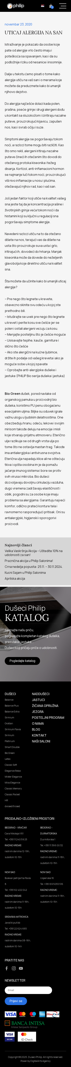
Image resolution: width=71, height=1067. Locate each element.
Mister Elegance (13, 776)
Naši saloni (41, 741)
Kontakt (39, 735)
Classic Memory (13, 788)
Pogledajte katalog (22, 661)
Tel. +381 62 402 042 (16, 890)
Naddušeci (41, 694)
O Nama (38, 723)
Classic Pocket (12, 794)
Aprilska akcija (15, 578)
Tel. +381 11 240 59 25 (16, 839)
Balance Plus (12, 705)
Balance (9, 699)
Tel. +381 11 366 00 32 (51, 845)
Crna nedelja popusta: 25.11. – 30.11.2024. (34, 566)
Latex (7, 759)
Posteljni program (48, 717)
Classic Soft (11, 765)
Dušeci (10, 694)
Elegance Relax (13, 770)
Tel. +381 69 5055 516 (51, 884)
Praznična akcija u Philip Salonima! (29, 561)
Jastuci (38, 700)
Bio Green (10, 753)
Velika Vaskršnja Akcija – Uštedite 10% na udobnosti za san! (34, 553)
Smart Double (12, 747)
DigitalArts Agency (40, 1061)
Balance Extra (12, 711)
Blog (36, 729)
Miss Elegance (12, 782)
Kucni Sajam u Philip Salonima (25, 572)
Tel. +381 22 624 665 (16, 928)
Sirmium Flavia (13, 729)
